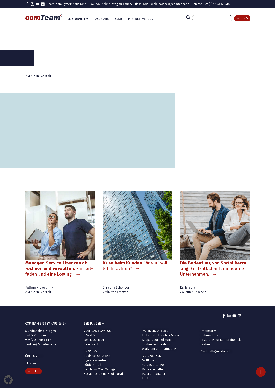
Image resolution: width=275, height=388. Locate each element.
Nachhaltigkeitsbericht (216, 351)
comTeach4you (94, 340)
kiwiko (146, 378)
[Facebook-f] (27, 4)
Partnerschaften (153, 369)
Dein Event (91, 344)
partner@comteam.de (173, 4)
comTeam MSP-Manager (100, 369)
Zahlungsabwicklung (156, 344)
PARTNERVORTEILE (155, 331)
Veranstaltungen (154, 365)
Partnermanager (153, 373)
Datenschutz (209, 335)
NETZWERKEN (151, 356)
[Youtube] (37, 4)
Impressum (209, 331)
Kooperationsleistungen (158, 340)
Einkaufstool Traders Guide (160, 335)
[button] (8, 380)
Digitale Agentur (95, 360)
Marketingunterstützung (159, 348)
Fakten (205, 344)
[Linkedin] (43, 4)
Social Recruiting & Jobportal (103, 373)
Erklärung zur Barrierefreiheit (221, 340)
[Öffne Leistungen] (87, 19)
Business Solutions (97, 356)
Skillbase (148, 360)
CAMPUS (89, 335)
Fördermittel (92, 365)
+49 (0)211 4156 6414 (216, 4)
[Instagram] (32, 4)
